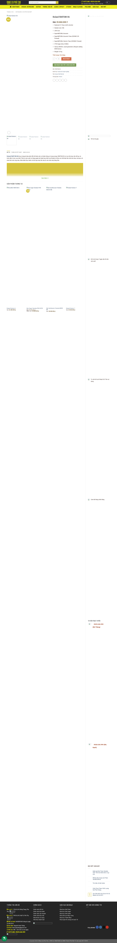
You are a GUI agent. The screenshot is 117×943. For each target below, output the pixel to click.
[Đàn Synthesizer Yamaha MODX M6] (55, 247)
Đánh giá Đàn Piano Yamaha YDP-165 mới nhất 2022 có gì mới (101, 872)
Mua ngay (66, 59)
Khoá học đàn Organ (65, 911)
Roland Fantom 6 (11, 308)
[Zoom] (8, 132)
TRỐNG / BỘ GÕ (47, 7)
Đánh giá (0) (26, 152)
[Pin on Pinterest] (62, 80)
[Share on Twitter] (57, 80)
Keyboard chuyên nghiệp (24, 12)
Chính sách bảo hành (39, 911)
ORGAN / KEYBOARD (27, 7)
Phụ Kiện (88, 7)
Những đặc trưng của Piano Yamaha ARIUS (100, 878)
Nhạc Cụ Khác (78, 7)
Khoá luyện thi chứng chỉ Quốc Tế (69, 919)
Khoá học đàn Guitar (65, 913)
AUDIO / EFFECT (59, 7)
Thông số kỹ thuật (16, 152)
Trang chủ (10, 12)
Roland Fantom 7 (70, 308)
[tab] (8, 152)
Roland (60, 76)
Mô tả (8, 152)
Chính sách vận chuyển (39, 913)
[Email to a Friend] (60, 80)
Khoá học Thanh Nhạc (66, 917)
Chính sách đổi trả (38, 909)
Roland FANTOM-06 (59, 74)
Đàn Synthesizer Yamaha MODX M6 (54, 309)
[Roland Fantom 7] (75, 247)
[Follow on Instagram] (100, 927)
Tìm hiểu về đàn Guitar (99, 883)
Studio (68, 7)
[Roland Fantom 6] (16, 247)
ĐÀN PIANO (15, 7)
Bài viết (103, 7)
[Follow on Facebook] (97, 927)
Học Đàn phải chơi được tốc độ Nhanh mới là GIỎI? (101, 894)
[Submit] (57, 2)
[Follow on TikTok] (103, 927)
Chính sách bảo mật (38, 915)
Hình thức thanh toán (38, 919)
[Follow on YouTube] (107, 927)
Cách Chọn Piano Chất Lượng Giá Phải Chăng (101, 889)
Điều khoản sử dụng (38, 917)
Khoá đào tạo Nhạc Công (66, 915)
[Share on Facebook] (54, 80)
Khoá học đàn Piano (65, 909)
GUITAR (38, 7)
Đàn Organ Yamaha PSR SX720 (35, 308)
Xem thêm (44, 178)
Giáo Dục (96, 7)
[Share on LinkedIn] (65, 80)
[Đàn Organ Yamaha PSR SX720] (35, 247)
